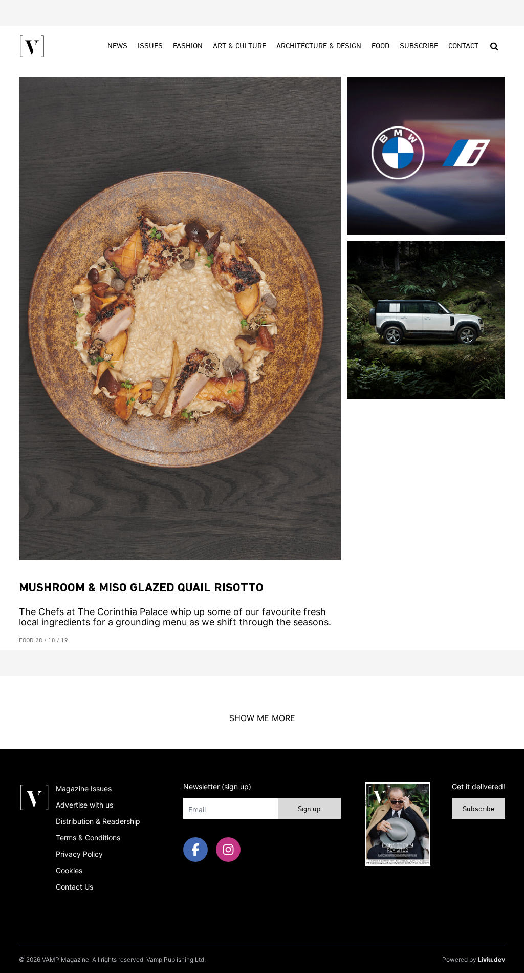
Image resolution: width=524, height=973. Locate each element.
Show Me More (262, 718)
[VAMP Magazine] (32, 46)
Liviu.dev (491, 959)
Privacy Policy (79, 854)
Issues (150, 46)
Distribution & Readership (98, 821)
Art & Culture (239, 46)
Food (380, 46)
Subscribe (419, 46)
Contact (463, 46)
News (117, 46)
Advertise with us (84, 804)
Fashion (188, 46)
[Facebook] (195, 849)
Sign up (309, 809)
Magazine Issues (84, 788)
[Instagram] (228, 849)
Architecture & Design (318, 46)
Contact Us (74, 886)
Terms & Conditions (88, 837)
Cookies (69, 870)
